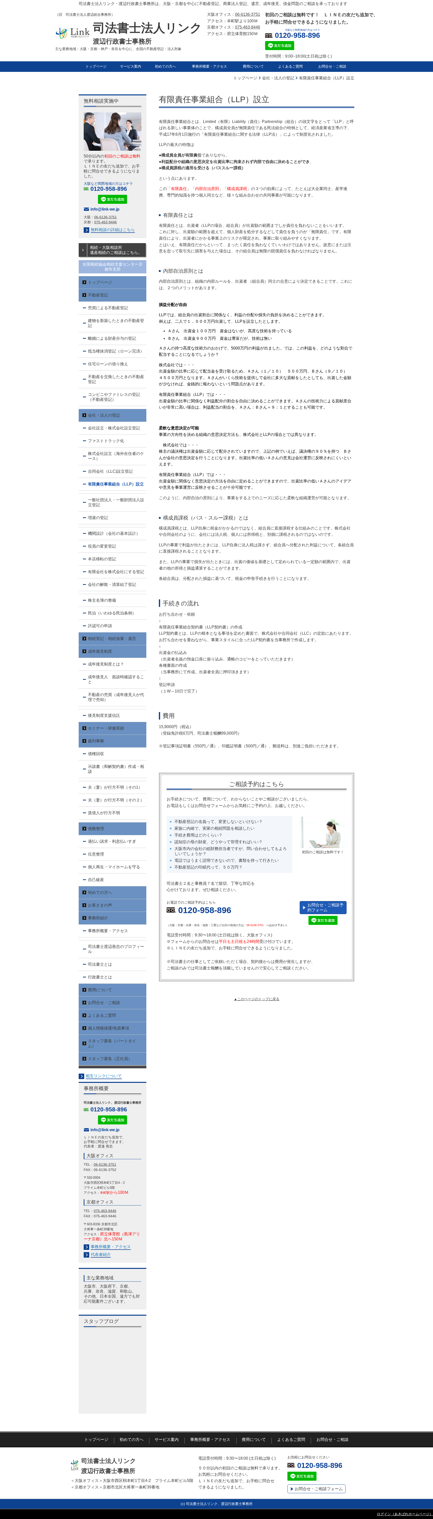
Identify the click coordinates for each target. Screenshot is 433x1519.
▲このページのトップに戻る (256, 999)
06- (97, 217)
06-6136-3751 (105, 1164)
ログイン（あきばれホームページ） (405, 1514)
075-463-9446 (247, 27)
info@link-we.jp (105, 209)
